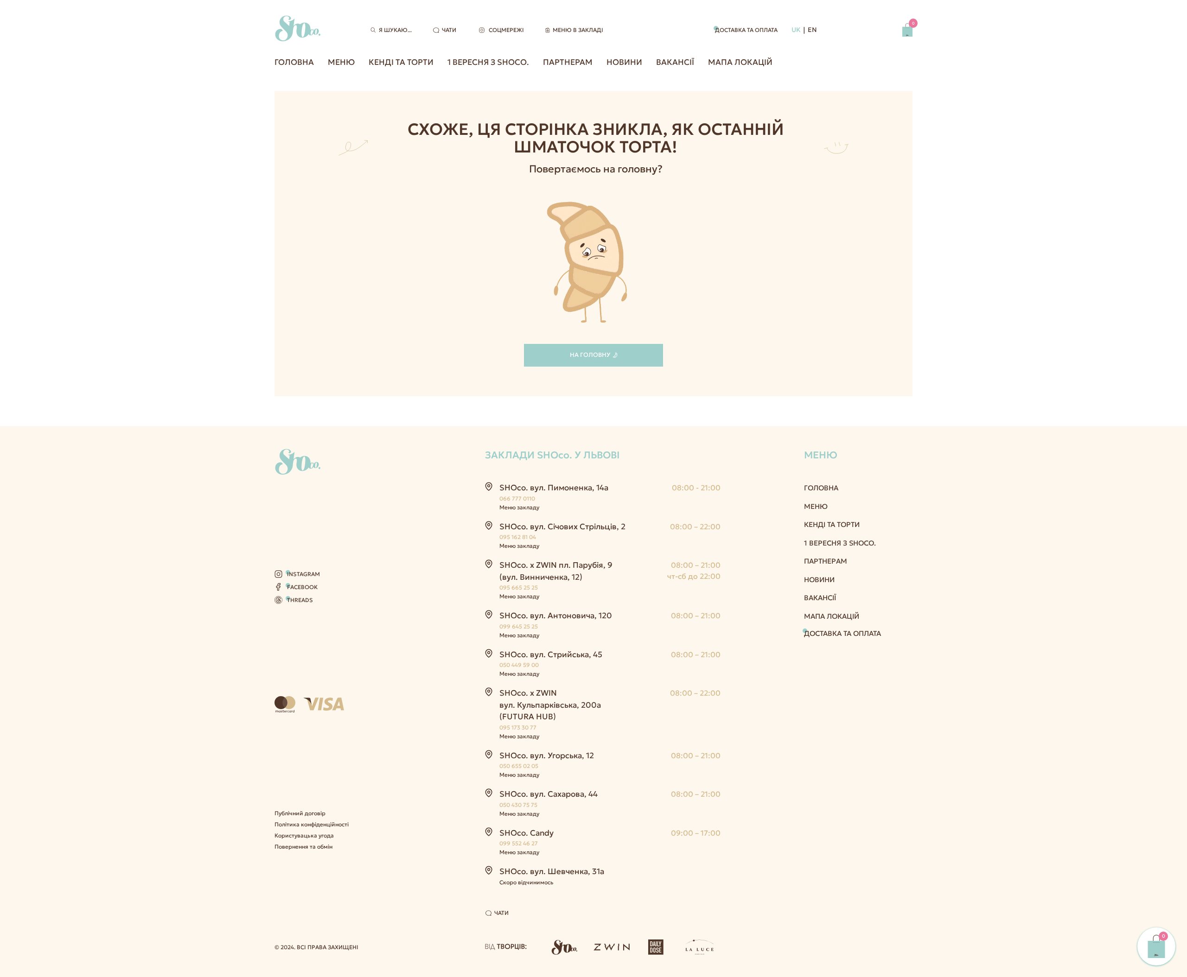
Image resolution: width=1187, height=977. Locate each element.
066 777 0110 (517, 498)
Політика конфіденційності (311, 824)
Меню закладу (519, 507)
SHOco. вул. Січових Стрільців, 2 (562, 526)
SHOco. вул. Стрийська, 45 (550, 654)
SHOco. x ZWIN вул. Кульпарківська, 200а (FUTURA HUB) (550, 705)
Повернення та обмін (303, 846)
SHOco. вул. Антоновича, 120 (555, 615)
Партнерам (568, 62)
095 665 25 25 (518, 587)
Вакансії (675, 62)
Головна (294, 62)
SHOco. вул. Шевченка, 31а (551, 871)
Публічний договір (299, 813)
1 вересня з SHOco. (488, 62)
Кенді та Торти (401, 62)
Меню (341, 62)
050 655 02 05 (518, 765)
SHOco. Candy (526, 833)
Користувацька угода (304, 835)
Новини (624, 62)
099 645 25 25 (518, 626)
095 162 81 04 (517, 536)
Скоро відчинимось (526, 882)
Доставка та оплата (746, 29)
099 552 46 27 (518, 843)
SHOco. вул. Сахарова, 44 (548, 794)
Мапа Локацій (740, 62)
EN (812, 29)
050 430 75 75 (518, 804)
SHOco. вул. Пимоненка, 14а (553, 487)
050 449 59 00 (519, 664)
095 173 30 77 (517, 727)
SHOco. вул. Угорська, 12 (546, 755)
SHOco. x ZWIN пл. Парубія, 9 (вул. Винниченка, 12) (556, 571)
